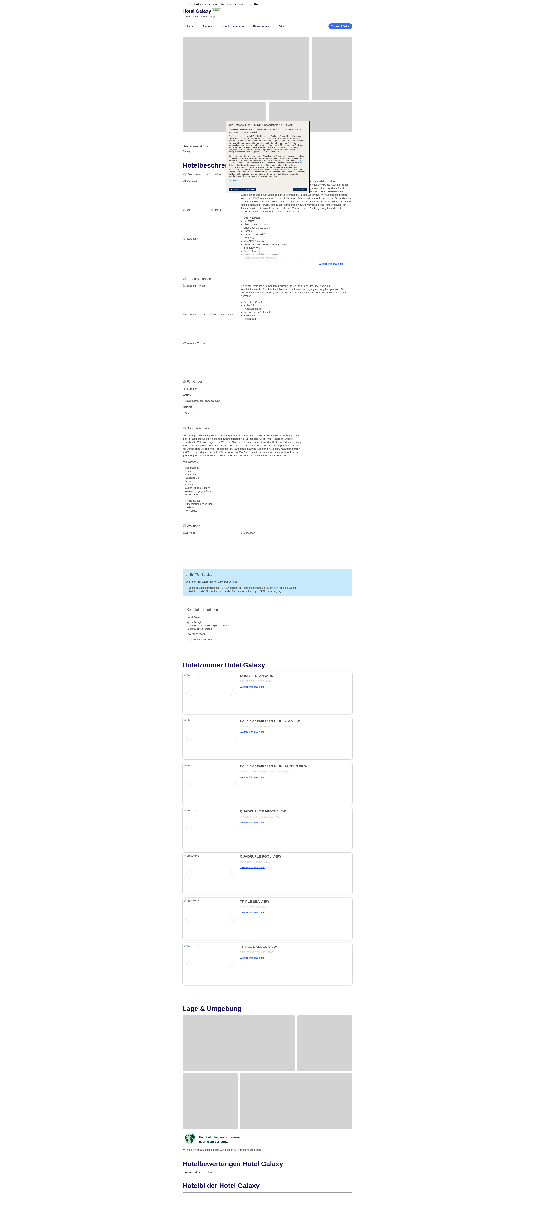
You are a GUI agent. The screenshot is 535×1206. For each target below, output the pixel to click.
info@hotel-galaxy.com (199, 639)
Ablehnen (234, 189)
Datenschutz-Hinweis (255, 165)
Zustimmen (299, 189)
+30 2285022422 (195, 634)
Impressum (234, 180)
